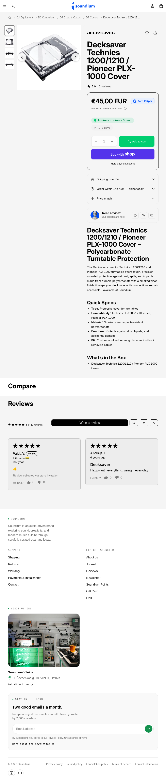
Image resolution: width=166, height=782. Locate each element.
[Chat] (135, 215)
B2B (89, 598)
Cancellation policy (97, 764)
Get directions (18, 684)
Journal (91, 564)
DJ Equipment (24, 17)
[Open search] (134, 422)
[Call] (143, 215)
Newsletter (93, 577)
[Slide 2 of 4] (9, 42)
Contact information (146, 764)
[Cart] (161, 6)
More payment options (123, 163)
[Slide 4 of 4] (9, 64)
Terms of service (121, 764)
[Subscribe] (148, 729)
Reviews (92, 571)
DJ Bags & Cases (70, 17)
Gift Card (92, 591)
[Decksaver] (101, 33)
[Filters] (144, 422)
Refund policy (74, 764)
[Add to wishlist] (147, 33)
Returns (13, 564)
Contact (13, 584)
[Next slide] (75, 57)
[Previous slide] (22, 57)
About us (92, 557)
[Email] (151, 215)
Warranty (14, 571)
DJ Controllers (46, 17)
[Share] (155, 33)
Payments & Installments (24, 577)
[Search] (13, 6)
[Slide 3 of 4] (9, 53)
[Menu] (4, 6)
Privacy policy (54, 764)
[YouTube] (20, 772)
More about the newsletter (31, 744)
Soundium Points (97, 584)
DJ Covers (92, 17)
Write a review (90, 422)
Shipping (13, 557)
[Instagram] (11, 772)
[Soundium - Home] (9, 17)
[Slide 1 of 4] (9, 30)
